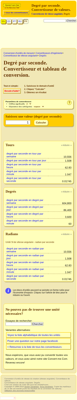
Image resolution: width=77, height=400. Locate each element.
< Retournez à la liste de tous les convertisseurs (34, 346)
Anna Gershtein (46, 387)
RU (20, 21)
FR (25, 21)
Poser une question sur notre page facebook (32, 340)
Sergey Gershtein (31, 387)
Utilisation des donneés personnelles (19, 391)
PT (14, 21)
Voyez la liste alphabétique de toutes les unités (33, 335)
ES (9, 21)
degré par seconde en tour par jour (26, 160)
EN (3, 21)
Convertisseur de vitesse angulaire (47, 14)
